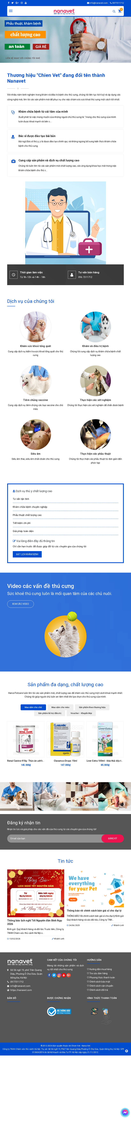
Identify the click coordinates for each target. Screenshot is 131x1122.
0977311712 (118, 3)
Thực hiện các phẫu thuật (95, 453)
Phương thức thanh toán (102, 977)
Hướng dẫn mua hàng (100, 969)
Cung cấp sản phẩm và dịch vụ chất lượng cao (49, 160)
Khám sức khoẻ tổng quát (35, 346)
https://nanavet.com (21, 990)
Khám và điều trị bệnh (95, 346)
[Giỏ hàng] (119, 12)
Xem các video (20, 604)
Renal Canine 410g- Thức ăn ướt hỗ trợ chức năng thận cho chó (40, 761)
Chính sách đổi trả (98, 990)
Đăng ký (112, 838)
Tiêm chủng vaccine (35, 400)
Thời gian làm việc (31, 272)
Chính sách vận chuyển (101, 986)
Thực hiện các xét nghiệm (95, 400)
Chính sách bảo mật (99, 981)
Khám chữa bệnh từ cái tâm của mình (43, 111)
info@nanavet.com (99, 3)
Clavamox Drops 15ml (65, 761)
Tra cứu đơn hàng (98, 973)
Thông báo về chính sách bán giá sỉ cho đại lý (94, 910)
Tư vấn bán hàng (88, 272)
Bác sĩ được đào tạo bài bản (37, 136)
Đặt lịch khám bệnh (27, 554)
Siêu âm (35, 453)
